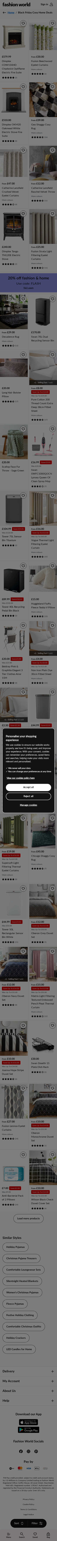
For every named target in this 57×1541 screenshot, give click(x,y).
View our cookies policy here (21, 778)
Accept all (28, 787)
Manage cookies (28, 805)
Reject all (28, 796)
